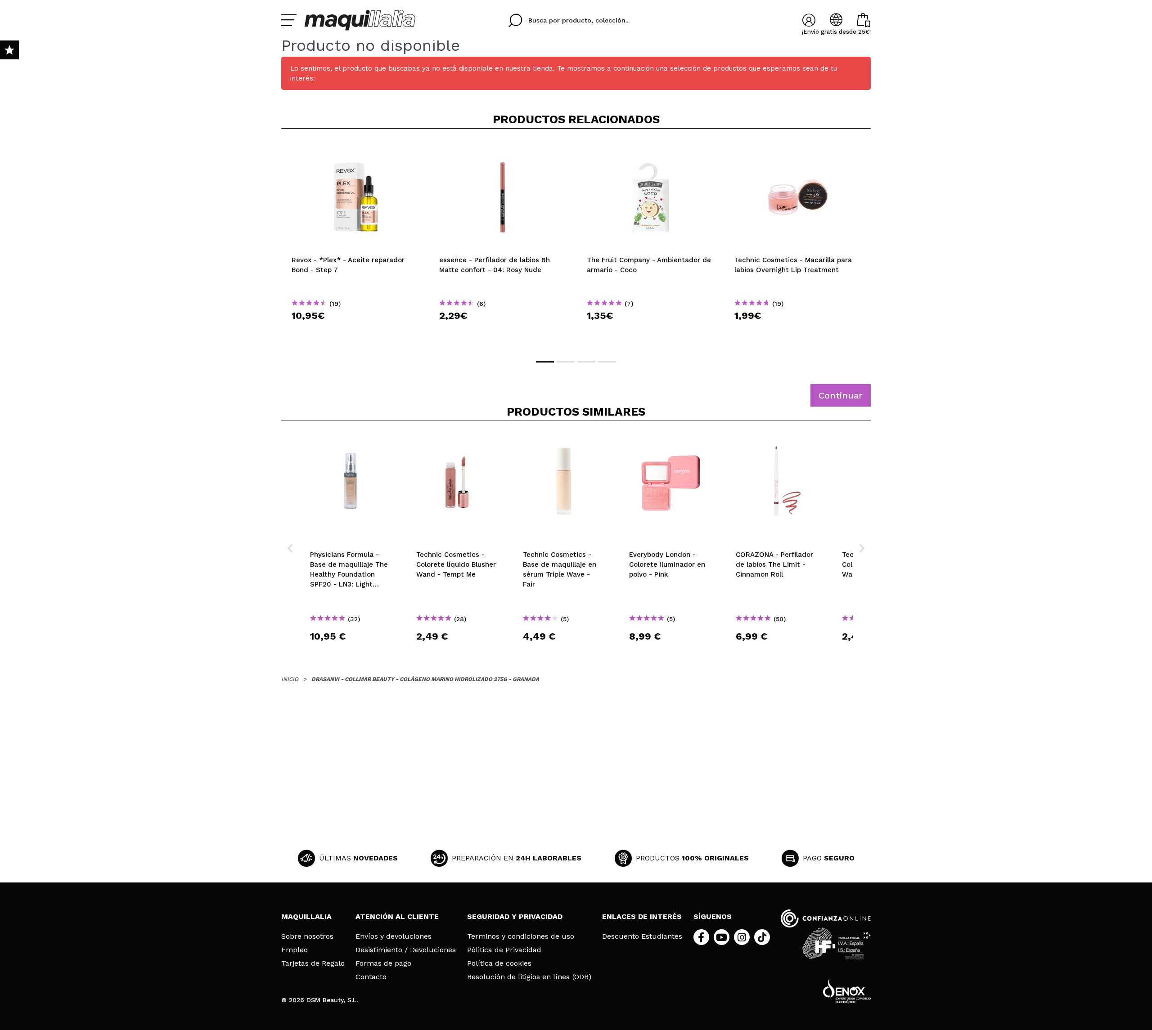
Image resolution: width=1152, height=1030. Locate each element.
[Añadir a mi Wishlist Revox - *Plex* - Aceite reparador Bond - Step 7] (355, 150)
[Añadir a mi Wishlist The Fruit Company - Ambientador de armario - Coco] (650, 150)
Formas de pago (383, 963)
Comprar (355, 331)
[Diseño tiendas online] (847, 990)
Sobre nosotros (307, 936)
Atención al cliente (397, 916)
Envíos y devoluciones (394, 936)
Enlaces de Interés (642, 916)
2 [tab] (566, 362)
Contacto (371, 977)
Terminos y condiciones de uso (520, 936)
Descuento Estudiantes (642, 936)
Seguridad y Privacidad (514, 916)
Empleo (294, 950)
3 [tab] (586, 362)
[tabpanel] (355, 242)
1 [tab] (545, 362)
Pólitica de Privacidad (504, 950)
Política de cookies (499, 963)
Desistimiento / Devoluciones (406, 950)
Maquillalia (306, 916)
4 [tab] (607, 362)
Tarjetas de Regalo (313, 963)
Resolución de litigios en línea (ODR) (529, 977)
